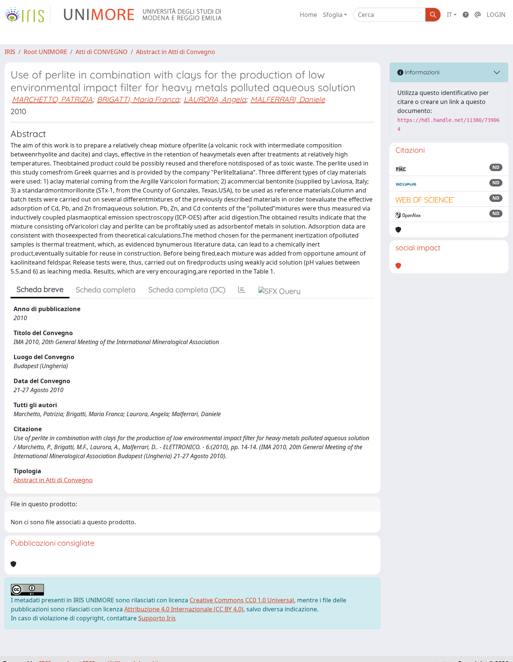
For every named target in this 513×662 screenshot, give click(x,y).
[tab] (242, 290)
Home (308, 15)
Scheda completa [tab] (106, 289)
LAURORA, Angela (215, 99)
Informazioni (421, 72)
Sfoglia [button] (333, 15)
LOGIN (496, 15)
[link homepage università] (143, 15)
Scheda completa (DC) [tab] (186, 289)
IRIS (10, 52)
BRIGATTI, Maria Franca (138, 99)
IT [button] (449, 15)
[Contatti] (478, 14)
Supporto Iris (157, 618)
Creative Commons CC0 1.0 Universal (242, 600)
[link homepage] (27, 15)
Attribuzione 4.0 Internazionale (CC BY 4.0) (183, 609)
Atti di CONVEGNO (101, 52)
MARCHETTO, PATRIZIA (52, 99)
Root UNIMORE (45, 52)
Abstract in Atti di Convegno (175, 52)
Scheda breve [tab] (40, 289)
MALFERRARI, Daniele (287, 99)
